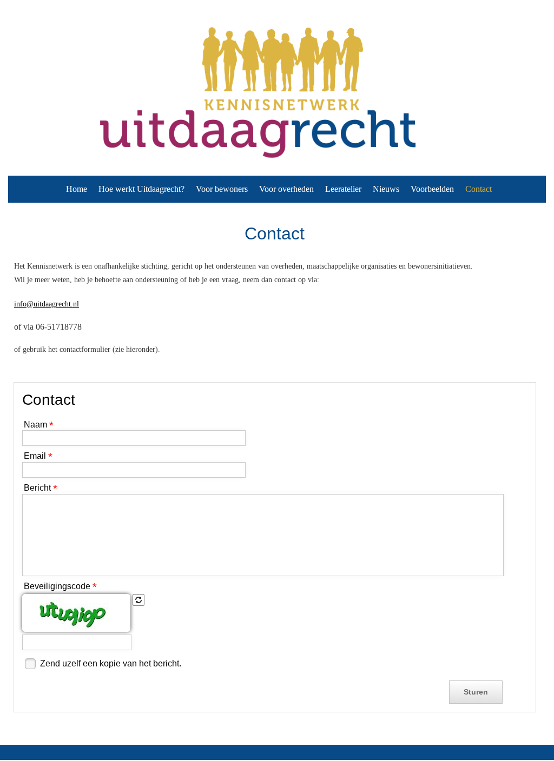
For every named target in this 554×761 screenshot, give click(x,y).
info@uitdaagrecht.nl (46, 304)
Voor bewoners (222, 188)
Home (76, 188)
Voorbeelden (432, 188)
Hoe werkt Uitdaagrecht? (141, 188)
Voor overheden (286, 188)
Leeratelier (343, 188)
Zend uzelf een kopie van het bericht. (110, 663)
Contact (478, 188)
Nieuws (386, 188)
